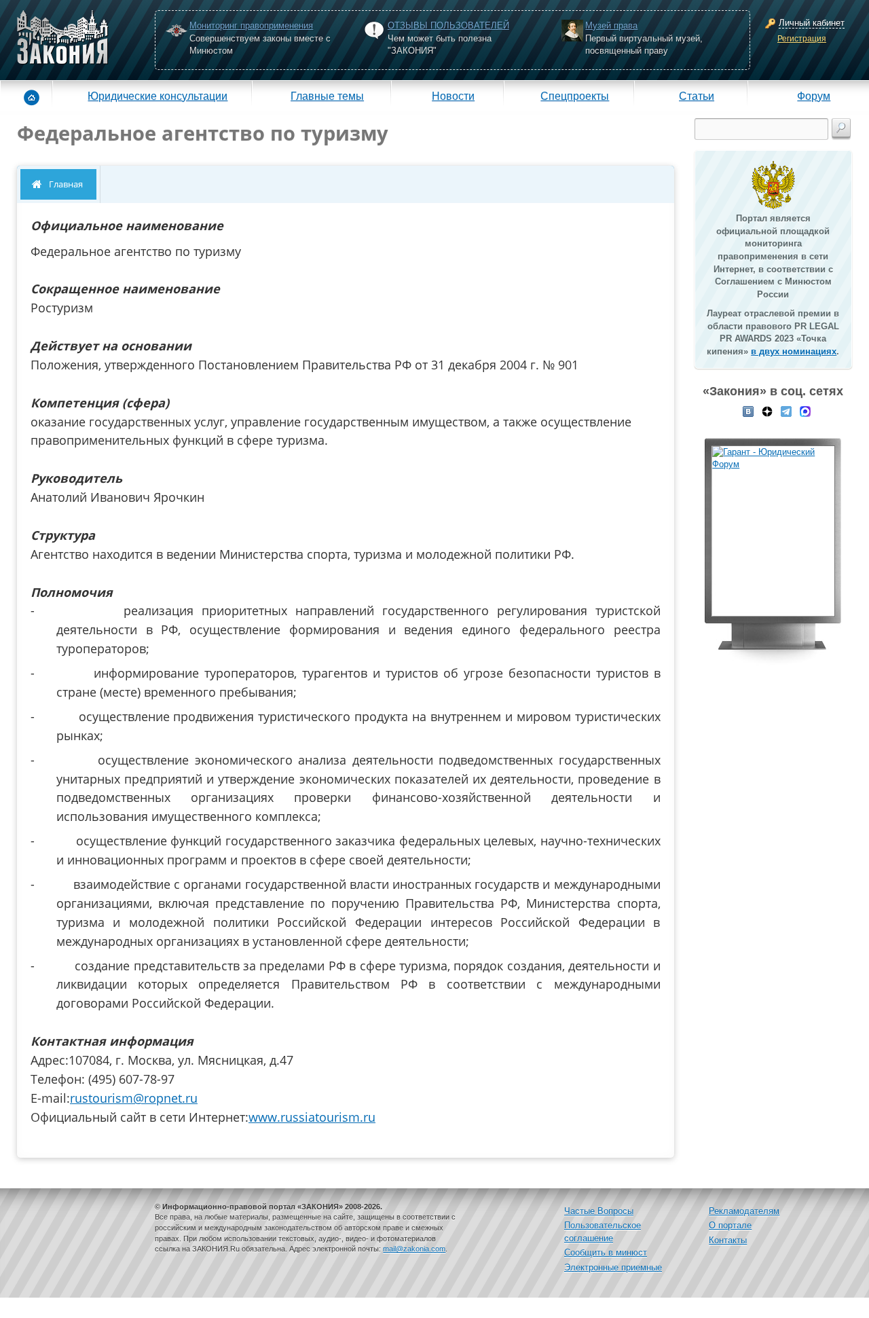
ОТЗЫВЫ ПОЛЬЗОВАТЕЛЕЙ (448, 25)
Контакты (728, 1240)
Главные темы (327, 96)
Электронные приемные (613, 1267)
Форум (813, 96)
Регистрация (801, 38)
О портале (730, 1225)
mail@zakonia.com (414, 1249)
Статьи (696, 96)
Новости (453, 96)
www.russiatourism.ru (311, 1117)
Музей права (611, 25)
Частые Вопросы (598, 1211)
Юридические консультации (157, 96)
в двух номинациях (793, 351)
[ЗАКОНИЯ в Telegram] (786, 410)
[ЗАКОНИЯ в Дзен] (767, 410)
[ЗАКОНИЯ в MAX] (805, 410)
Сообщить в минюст (605, 1252)
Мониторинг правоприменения (251, 25)
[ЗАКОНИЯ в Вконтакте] (748, 410)
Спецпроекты (574, 96)
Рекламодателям (744, 1211)
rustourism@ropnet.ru (134, 1098)
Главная (66, 184)
